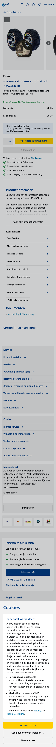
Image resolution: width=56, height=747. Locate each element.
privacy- (38, 710)
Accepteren (26, 725)
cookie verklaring (15, 713)
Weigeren (26, 740)
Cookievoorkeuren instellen (26, 732)
